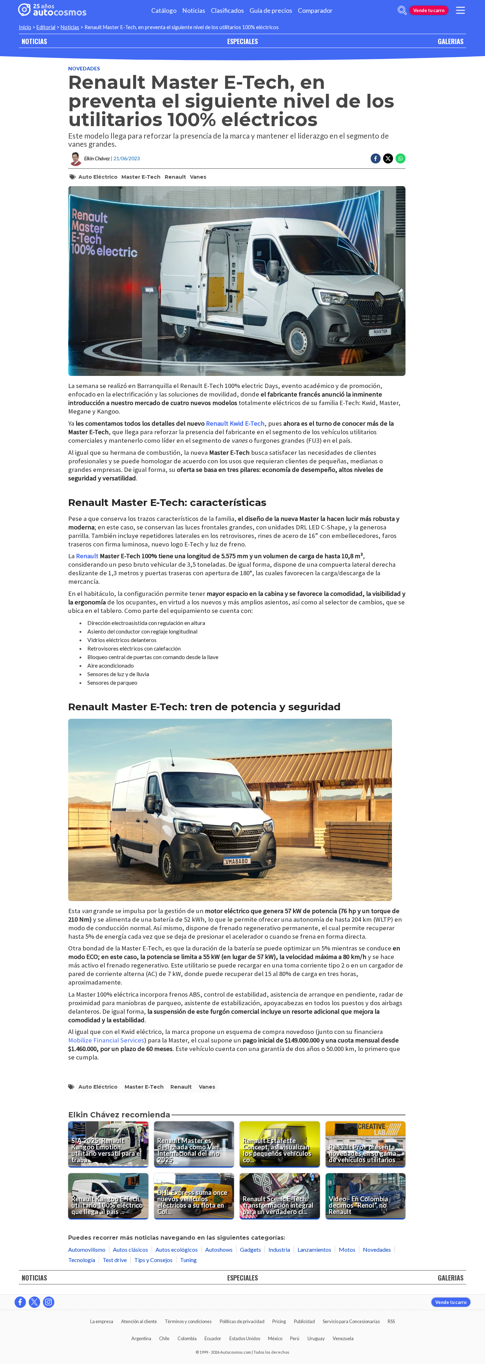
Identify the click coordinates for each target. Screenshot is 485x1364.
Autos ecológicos (177, 1249)
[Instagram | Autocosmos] (48, 1302)
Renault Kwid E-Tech (235, 423)
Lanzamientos (314, 1249)
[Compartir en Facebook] (376, 158)
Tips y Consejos (153, 1259)
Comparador (315, 10)
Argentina (141, 1338)
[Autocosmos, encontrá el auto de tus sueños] (52, 10)
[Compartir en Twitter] (388, 158)
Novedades (84, 68)
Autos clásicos (130, 1249)
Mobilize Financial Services (106, 1040)
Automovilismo (86, 1249)
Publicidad (304, 1321)
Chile (164, 1338)
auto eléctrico (98, 177)
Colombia (187, 1338)
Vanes (198, 177)
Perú (294, 1338)
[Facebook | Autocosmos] (20, 1302)
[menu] (460, 10)
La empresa (101, 1321)
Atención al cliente (139, 1321)
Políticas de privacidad (242, 1321)
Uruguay (316, 1338)
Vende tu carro (429, 10)
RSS (391, 1321)
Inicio (25, 27)
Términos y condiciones (188, 1321)
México (275, 1338)
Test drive (115, 1259)
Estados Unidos (244, 1338)
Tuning (188, 1259)
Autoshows (219, 1249)
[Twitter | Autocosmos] (34, 1302)
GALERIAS (450, 41)
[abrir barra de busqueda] (402, 10)
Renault (175, 177)
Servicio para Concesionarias (351, 1321)
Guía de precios (271, 10)
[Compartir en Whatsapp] (400, 158)
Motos (347, 1249)
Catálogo (163, 10)
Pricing (279, 1321)
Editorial (46, 27)
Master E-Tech (140, 177)
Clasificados (227, 10)
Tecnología (81, 1259)
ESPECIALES (242, 41)
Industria (279, 1249)
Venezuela (343, 1338)
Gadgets (250, 1249)
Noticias (193, 10)
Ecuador (213, 1338)
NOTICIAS (34, 41)
